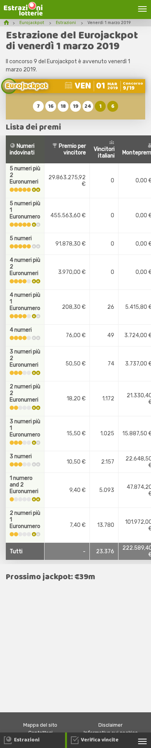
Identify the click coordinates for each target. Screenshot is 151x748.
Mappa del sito (40, 725)
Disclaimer (110, 725)
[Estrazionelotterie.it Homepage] (23, 13)
